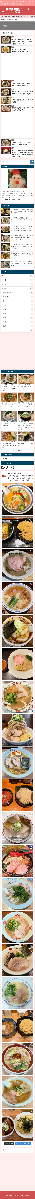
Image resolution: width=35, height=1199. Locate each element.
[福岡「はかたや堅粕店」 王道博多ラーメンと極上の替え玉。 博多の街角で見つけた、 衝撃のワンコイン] (17, 993)
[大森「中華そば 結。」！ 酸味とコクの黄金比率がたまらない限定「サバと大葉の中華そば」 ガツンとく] (17, 894)
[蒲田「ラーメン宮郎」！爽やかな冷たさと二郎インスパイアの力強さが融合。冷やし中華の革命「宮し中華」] (17, 730)
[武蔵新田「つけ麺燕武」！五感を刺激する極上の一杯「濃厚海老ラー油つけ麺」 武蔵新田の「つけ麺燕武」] (17, 795)
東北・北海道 (17, 292)
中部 (17, 330)
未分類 (17, 284)
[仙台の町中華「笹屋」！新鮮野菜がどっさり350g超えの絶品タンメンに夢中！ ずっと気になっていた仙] (17, 499)
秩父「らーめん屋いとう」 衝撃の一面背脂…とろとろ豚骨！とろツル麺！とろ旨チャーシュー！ (22, 42)
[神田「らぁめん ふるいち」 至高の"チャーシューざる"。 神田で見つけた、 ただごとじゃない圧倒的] (17, 1125)
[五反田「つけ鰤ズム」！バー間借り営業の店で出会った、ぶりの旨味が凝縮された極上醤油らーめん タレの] (17, 861)
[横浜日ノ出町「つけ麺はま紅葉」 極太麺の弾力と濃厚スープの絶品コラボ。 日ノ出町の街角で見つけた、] (17, 1026)
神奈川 (17, 280)
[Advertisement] (17, 66)
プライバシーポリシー (8, 1150)
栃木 (17, 301)
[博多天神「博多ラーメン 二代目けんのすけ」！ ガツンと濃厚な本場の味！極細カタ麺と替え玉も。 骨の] (17, 960)
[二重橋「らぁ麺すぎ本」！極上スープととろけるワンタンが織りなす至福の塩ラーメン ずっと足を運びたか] (17, 598)
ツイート (4, 458)
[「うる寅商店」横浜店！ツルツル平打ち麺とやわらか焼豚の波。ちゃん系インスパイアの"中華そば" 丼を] (17, 828)
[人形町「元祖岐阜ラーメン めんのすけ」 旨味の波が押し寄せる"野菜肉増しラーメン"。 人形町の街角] (17, 1059)
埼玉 (17, 313)
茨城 (17, 309)
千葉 (17, 305)
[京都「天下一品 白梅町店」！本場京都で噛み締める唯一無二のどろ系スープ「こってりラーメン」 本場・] (17, 697)
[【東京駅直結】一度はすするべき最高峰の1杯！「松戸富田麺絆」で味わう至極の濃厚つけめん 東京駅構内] (17, 532)
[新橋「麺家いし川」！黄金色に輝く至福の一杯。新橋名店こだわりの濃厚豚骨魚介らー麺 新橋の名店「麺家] (17, 763)
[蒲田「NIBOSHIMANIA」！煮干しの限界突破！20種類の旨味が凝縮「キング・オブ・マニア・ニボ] (17, 565)
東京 (17, 275)
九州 (17, 322)
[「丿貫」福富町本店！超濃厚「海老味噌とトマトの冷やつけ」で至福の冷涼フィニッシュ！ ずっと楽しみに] (17, 664)
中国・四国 (17, 297)
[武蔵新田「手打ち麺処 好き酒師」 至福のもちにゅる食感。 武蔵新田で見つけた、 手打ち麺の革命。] (17, 1092)
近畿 (17, 317)
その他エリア (17, 288)
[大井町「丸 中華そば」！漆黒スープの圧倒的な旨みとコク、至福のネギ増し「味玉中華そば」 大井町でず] (17, 631)
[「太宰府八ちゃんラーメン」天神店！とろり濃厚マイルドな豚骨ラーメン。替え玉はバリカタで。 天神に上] (17, 927)
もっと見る (16, 450)
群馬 (17, 326)
